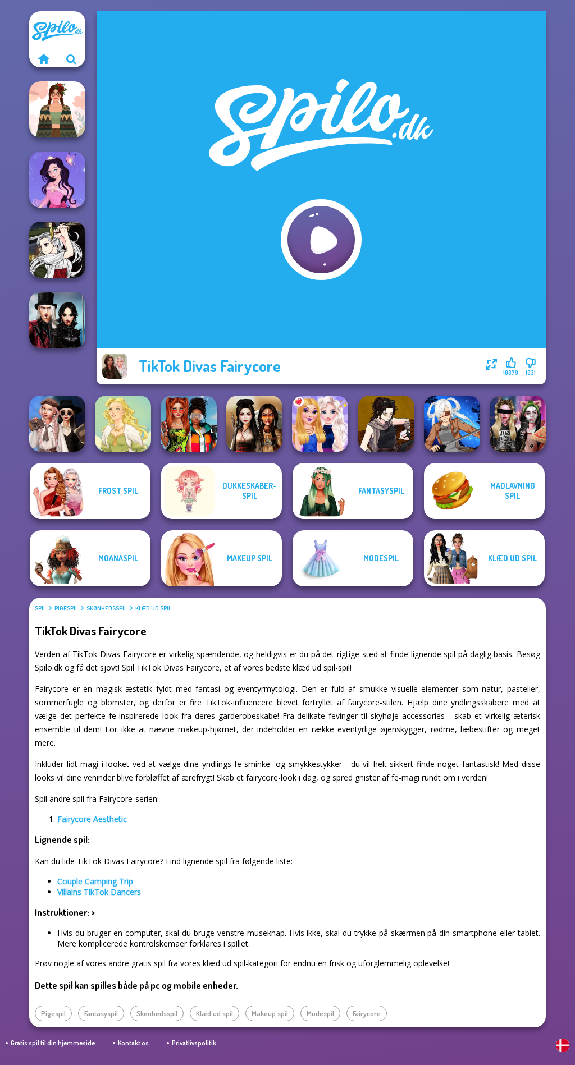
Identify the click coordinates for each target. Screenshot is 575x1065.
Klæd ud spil (153, 608)
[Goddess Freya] (123, 424)
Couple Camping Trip (95, 881)
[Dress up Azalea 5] (57, 180)
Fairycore (367, 1013)
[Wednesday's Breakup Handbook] (57, 424)
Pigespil (66, 608)
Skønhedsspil (106, 608)
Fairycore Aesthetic (92, 819)
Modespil (320, 1013)
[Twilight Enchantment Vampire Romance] (57, 320)
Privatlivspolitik (194, 1043)
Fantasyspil (101, 1013)
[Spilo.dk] (43, 59)
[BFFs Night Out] (320, 424)
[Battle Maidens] (254, 424)
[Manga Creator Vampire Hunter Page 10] (57, 250)
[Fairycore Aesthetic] (57, 109)
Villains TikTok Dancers (99, 892)
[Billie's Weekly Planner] (518, 424)
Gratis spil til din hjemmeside (53, 1043)
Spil (40, 608)
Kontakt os (133, 1043)
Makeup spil (270, 1013)
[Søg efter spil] (71, 59)
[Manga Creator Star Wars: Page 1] (386, 424)
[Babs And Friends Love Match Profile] (189, 424)
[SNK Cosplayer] (452, 424)
